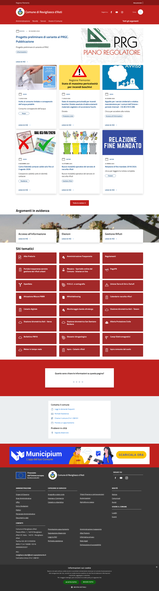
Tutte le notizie (78, 203)
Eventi (114, 516)
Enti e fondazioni (22, 506)
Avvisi (22, 31)
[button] (79, 587)
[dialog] (79, 578)
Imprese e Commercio (56, 498)
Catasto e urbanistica (55, 502)
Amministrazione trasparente (91, 529)
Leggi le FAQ (52, 537)
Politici (18, 510)
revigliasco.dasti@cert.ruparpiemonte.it (31, 555)
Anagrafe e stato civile (56, 494)
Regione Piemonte (22, 3)
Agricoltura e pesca (87, 502)
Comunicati (116, 498)
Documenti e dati (22, 517)
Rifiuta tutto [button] (88, 582)
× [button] (156, 567)
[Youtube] (116, 11)
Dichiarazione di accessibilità (90, 544)
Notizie (68, 159)
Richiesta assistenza (55, 541)
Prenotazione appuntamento (58, 529)
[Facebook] (110, 11)
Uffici (18, 502)
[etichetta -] (82, 381)
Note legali (84, 541)
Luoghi (114, 513)
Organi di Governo (22, 494)
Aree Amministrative (23, 498)
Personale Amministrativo (25, 514)
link (100, 577)
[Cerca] (140, 12)
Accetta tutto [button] (71, 582)
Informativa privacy (87, 537)
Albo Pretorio (85, 533)
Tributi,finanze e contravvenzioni (92, 494)
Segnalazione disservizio (57, 533)
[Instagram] (121, 11)
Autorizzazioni (85, 498)
